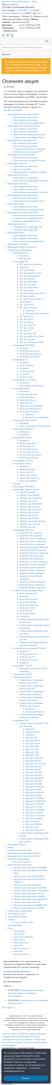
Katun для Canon (27, 400)
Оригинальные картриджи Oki (28, 227)
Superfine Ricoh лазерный (31, 573)
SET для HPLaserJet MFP (31, 342)
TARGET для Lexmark (29, 524)
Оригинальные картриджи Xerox (29, 201)
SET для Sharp (26, 322)
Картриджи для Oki (17, 224)
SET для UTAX (26, 305)
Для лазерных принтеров (26, 117)
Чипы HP (18, 945)
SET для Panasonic (28, 307)
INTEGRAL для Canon (29, 351)
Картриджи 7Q (20, 359)
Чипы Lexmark (20, 948)
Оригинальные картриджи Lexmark (30, 172)
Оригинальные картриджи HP (28, 152)
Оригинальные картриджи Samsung (31, 192)
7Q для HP (24, 374)
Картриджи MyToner (23, 677)
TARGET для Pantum (29, 512)
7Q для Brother (26, 365)
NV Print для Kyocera (29, 452)
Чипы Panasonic (21, 954)
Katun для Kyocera (28, 394)
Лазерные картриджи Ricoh (26, 221)
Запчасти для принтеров (19, 864)
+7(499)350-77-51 (24, 10)
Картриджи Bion (21, 253)
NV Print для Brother (28, 458)
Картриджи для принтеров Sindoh (24, 856)
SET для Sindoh (26, 296)
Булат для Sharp (27, 613)
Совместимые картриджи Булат (29, 590)
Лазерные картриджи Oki (25, 230)
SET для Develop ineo (29, 276)
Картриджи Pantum (17, 844)
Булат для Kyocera (28, 593)
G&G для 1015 (32, 752)
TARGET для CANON (29, 495)
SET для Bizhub (26, 279)
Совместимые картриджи (20, 250)
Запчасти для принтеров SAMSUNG (31, 899)
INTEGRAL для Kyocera (30, 354)
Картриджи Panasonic (18, 175)
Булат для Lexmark (28, 599)
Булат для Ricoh (27, 608)
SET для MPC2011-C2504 (31, 336)
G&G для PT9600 (33, 795)
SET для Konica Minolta (30, 264)
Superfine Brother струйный (32, 587)
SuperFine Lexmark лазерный (33, 561)
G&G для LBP (31, 827)
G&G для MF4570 (33, 781)
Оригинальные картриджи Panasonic (31, 181)
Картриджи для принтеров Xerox (23, 195)
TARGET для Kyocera (29, 507)
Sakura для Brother (28, 481)
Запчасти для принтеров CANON (29, 896)
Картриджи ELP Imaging (25, 380)
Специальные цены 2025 (20, 850)
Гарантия (41, 1033)
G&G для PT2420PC (34, 804)
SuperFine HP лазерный (30, 533)
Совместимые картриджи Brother (29, 137)
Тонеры (11, 919)
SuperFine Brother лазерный (32, 550)
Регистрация (24, 1)
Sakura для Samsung (29, 478)
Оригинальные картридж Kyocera (29, 160)
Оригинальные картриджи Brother (30, 134)
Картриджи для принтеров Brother (24, 126)
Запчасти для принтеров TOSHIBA (30, 888)
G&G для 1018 (32, 755)
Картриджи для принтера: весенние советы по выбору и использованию (25, 993)
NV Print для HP (26, 446)
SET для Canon (26, 328)
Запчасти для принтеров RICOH (29, 893)
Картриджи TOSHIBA (18, 244)
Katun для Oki (25, 403)
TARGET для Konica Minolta (32, 521)
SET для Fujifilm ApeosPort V (32, 293)
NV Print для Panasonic (30, 455)
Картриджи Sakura (22, 463)
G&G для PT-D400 (33, 813)
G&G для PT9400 (33, 789)
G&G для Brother (33, 769)
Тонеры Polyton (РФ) (23, 922)
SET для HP (25, 331)
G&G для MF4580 (33, 784)
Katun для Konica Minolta (31, 406)
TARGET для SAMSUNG (30, 498)
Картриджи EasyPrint (23, 429)
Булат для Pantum (28, 602)
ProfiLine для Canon (28, 660)
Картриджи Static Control (25, 420)
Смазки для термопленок (20, 911)
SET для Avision (27, 290)
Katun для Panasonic (29, 411)
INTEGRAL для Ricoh (29, 357)
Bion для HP (25, 258)
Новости (6, 1033)
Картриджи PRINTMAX (24, 486)
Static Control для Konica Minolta (34, 426)
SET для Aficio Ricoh (29, 287)
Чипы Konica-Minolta (23, 937)
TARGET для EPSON (29, 518)
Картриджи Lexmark (17, 163)
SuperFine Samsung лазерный (33, 547)
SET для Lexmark (27, 284)
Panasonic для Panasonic (37, 313)
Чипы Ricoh (19, 934)
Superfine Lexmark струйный (32, 564)
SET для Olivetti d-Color (30, 273)
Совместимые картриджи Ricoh (28, 218)
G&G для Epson (32, 743)
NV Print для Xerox (28, 443)
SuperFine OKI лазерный (31, 556)
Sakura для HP (26, 472)
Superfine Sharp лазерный (31, 585)
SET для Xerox (26, 316)
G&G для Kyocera (33, 766)
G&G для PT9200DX (34, 787)
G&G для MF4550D (34, 778)
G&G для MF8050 (33, 824)
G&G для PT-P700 (33, 807)
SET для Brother (27, 270)
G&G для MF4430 (33, 772)
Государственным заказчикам (16, 1036)
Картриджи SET (21, 261)
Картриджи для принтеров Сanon (23, 114)
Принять (26, 1078)
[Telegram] (8, 35)
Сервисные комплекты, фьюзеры (29, 149)
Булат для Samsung (28, 605)
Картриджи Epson (16, 232)
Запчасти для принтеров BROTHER (30, 905)
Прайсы (14, 1033)
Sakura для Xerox (27, 469)
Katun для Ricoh (27, 397)
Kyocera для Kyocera (35, 712)
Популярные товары (17, 916)
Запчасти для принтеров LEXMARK (30, 867)
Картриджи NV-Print (23, 437)
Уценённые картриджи (18, 859)
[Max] (12, 35)
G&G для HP (31, 738)
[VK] (4, 35)
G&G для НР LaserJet (35, 763)
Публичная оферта (27, 1033)
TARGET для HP (27, 492)
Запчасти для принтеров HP (27, 902)
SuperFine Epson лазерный (32, 567)
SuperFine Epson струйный (32, 570)
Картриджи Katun (22, 388)
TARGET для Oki (27, 527)
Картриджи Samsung (17, 183)
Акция (11, 847)
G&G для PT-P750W (34, 815)
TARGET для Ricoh (28, 515)
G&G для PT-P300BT (35, 810)
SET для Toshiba (27, 339)
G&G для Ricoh (32, 821)
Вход (34, 1)
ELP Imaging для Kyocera (31, 385)
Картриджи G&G (21, 720)
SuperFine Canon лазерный (32, 541)
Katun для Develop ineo (30, 409)
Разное (17, 484)
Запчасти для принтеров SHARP (29, 908)
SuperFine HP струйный (30, 535)
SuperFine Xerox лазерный (32, 544)
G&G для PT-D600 (33, 818)
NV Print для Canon (28, 449)
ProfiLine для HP (27, 657)
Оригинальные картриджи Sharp (29, 209)
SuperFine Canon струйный (32, 538)
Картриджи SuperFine (24, 530)
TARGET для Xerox (28, 501)
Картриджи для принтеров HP (22, 140)
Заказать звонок (9, 1)
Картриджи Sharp (16, 204)
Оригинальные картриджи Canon (29, 123)
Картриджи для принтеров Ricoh (23, 212)
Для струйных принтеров (25, 120)
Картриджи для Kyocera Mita (21, 155)
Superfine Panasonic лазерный (33, 553)
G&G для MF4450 (33, 775)
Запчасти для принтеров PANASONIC (31, 890)
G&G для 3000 (32, 746)
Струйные (24, 362)
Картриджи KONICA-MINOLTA (22, 247)
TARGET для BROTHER (30, 504)
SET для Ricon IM (27, 333)
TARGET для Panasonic (30, 510)
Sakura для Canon (28, 475)
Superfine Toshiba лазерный (32, 582)
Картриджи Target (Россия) (26, 489)
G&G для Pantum (33, 761)
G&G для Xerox (32, 732)
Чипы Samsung (21, 942)
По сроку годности (22, 862)
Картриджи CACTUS (23, 460)
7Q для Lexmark (27, 371)
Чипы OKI (18, 951)
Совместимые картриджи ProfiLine (30, 648)
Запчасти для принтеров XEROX (29, 876)
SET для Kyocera (27, 325)
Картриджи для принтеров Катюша (24, 853)
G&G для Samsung (34, 758)
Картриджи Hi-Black (23, 674)
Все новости (8, 1007)
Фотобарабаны (15, 925)
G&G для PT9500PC (34, 792)
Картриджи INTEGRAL (24, 345)
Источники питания (17, 914)
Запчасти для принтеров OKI (27, 885)
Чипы (10, 928)
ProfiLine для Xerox (28, 654)
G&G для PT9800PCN (35, 801)
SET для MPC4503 (28, 282)
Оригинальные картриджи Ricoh (29, 215)
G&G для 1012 (32, 749)
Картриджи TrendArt (23, 665)
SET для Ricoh (26, 319)
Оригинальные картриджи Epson (29, 241)
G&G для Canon (32, 740)
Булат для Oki (26, 611)
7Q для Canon (26, 377)
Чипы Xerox (19, 940)
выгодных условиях (13, 110)
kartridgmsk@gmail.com (13, 13)
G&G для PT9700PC (34, 798)
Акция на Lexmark (22, 169)
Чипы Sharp (19, 931)
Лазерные (24, 256)
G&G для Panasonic (34, 830)
